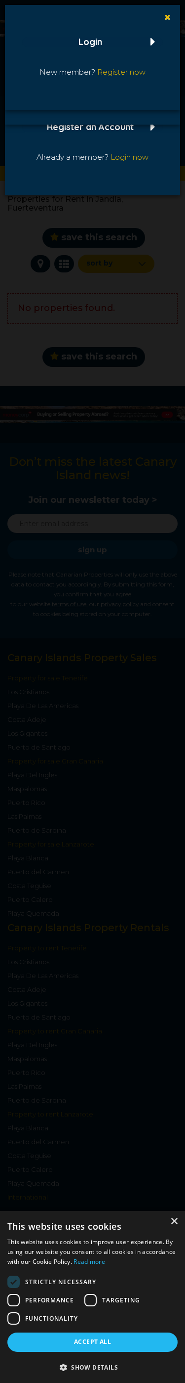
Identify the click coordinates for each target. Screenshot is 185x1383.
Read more (89, 1261)
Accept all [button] (92, 1342)
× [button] (174, 1221)
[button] (92, 1367)
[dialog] (92, 1297)
